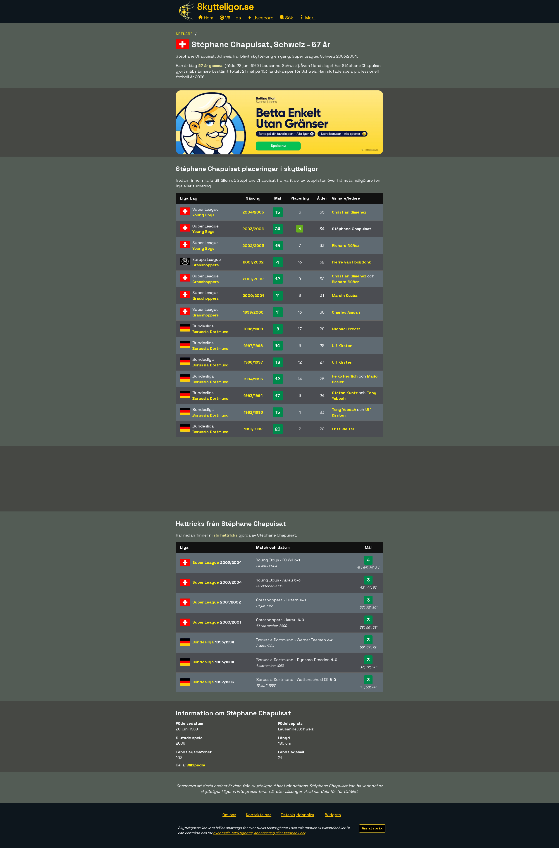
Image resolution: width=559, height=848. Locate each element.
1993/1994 (253, 395)
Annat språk (372, 828)
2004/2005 (253, 212)
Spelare (184, 33)
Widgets (333, 814)
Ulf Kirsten (342, 345)
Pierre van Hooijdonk (351, 262)
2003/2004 (253, 228)
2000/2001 (253, 295)
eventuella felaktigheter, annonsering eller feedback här (259, 833)
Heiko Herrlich (345, 376)
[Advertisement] (279, 478)
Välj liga (232, 18)
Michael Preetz (346, 328)
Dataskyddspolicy (298, 814)
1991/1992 (253, 428)
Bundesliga (213, 642)
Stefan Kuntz (345, 392)
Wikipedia (195, 765)
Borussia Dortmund (210, 331)
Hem (208, 18)
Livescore (262, 18)
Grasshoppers (205, 264)
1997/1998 (253, 345)
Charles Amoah (346, 312)
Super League (217, 562)
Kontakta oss (258, 814)
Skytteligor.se (225, 6)
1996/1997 (253, 362)
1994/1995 (253, 378)
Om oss (229, 814)
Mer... (310, 18)
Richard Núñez (345, 245)
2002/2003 (253, 245)
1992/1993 (253, 412)
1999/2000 (253, 312)
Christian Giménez (349, 212)
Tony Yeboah (344, 409)
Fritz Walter (343, 428)
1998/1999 (253, 328)
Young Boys (203, 214)
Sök (288, 18)
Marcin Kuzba (344, 295)
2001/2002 (253, 262)
